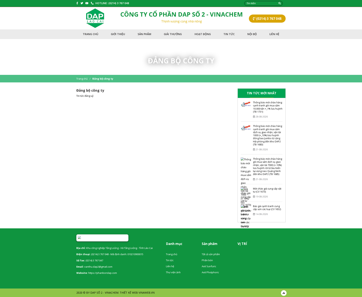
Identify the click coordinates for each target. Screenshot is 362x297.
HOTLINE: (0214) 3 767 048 (112, 3)
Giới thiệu (118, 34)
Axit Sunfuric (209, 266)
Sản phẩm (144, 34)
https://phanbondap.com (102, 273)
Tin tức (229, 34)
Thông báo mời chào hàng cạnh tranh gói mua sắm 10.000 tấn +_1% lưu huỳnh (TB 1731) (267, 107)
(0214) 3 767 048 (268, 18)
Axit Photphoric (210, 272)
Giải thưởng (173, 34)
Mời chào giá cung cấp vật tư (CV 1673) (267, 190)
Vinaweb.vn (147, 292)
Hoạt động (203, 34)
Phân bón (207, 260)
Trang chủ (90, 34)
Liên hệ (274, 34)
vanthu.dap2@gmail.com (98, 266)
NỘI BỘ (252, 34)
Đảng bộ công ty (102, 78)
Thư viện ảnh (173, 272)
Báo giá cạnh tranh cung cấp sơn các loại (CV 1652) (267, 208)
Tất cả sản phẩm (211, 254)
